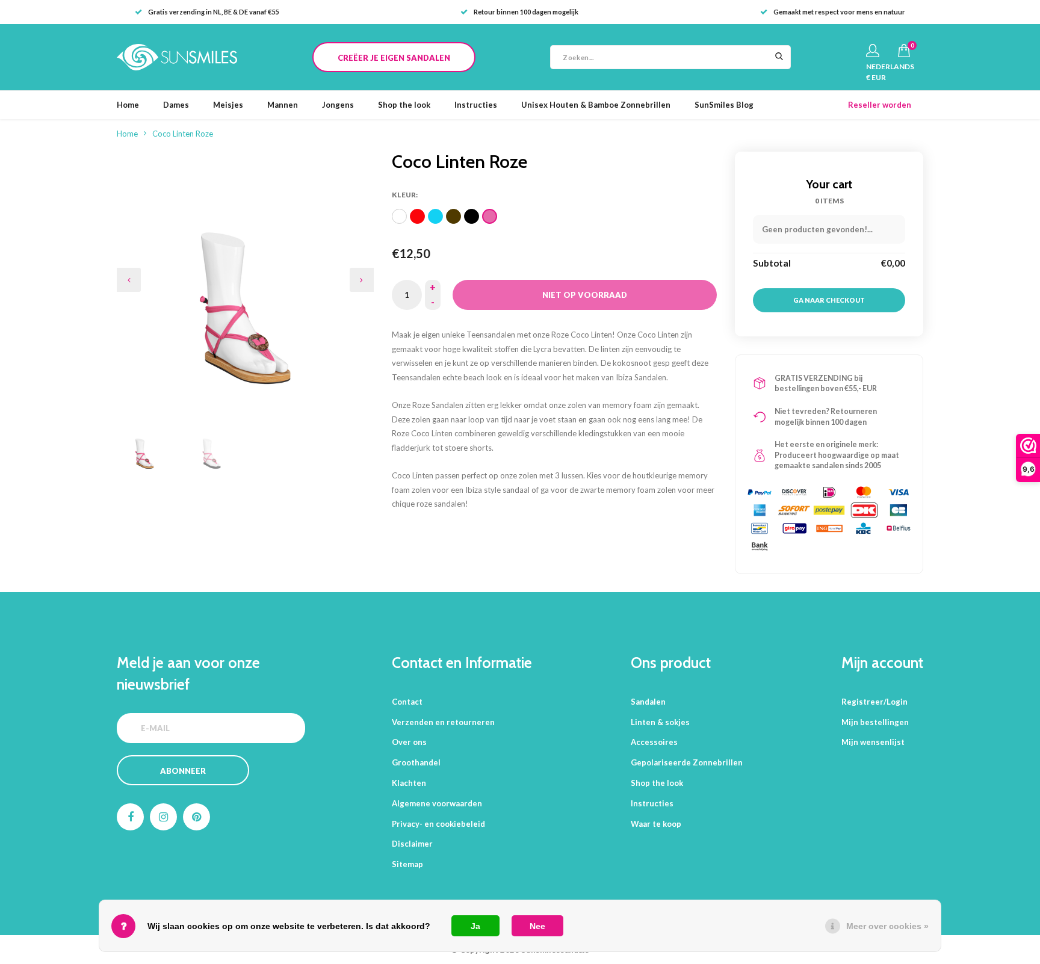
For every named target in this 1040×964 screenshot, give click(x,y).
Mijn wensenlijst (873, 742)
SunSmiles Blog (724, 105)
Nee (537, 926)
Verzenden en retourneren (443, 722)
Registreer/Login (874, 701)
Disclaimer (412, 843)
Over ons (409, 742)
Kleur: (405, 194)
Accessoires (654, 742)
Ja (475, 926)
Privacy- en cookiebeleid (438, 824)
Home (128, 105)
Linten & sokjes (660, 722)
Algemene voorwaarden (437, 803)
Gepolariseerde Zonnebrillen (687, 762)
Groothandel (416, 762)
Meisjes (228, 105)
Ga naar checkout (829, 300)
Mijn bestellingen (875, 722)
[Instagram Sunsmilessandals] (163, 816)
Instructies (475, 105)
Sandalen (648, 701)
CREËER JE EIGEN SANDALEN (394, 58)
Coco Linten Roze (182, 133)
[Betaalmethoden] (759, 492)
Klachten (409, 783)
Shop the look (404, 105)
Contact (407, 701)
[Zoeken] (779, 57)
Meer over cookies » (887, 926)
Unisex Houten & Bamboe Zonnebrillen (595, 105)
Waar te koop (656, 824)
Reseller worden (879, 105)
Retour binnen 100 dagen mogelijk (526, 12)
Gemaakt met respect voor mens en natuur (839, 12)
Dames (176, 105)
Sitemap (407, 864)
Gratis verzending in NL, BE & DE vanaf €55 (213, 12)
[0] (904, 50)
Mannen (282, 105)
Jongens (338, 105)
